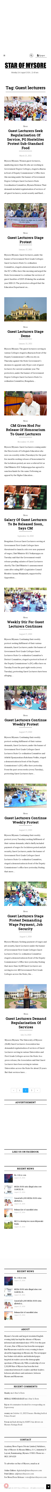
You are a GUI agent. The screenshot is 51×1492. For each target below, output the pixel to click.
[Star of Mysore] (25, 65)
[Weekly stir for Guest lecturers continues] (25, 611)
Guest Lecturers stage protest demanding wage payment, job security (25, 922)
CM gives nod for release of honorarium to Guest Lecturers (25, 429)
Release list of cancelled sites (26, 1209)
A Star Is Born (19, 1393)
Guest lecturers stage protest (25, 239)
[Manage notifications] (6, 1485)
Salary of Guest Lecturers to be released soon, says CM (25, 524)
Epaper (42, 55)
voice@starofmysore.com (36, 1477)
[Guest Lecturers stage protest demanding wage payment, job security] (25, 905)
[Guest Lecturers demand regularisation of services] (26, 1007)
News (25, 126)
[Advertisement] (25, 26)
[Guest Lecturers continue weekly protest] (25, 807)
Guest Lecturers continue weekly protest (26, 820)
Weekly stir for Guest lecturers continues (25, 624)
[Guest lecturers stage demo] (25, 320)
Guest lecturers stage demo (25, 333)
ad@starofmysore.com (24, 1473)
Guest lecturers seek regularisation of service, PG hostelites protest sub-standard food (25, 139)
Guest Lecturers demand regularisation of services (26, 1022)
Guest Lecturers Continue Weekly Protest (26, 722)
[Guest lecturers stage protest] (25, 227)
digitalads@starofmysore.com (29, 1470)
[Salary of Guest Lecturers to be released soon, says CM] (25, 509)
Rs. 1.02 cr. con (20, 1175)
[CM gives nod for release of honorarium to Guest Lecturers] (25, 414)
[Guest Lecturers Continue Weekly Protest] (25, 709)
